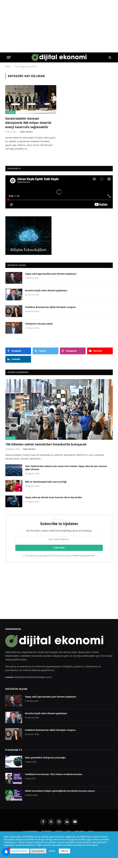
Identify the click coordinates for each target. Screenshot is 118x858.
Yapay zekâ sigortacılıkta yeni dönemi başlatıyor (51, 273)
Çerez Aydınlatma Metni (17, 851)
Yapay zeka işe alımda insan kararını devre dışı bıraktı (53, 497)
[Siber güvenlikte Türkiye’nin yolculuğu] (13, 761)
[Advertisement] (59, 591)
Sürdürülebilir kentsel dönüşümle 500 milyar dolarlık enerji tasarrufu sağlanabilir (28, 122)
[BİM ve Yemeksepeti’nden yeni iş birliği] (13, 486)
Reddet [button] (52, 851)
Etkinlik (10, 112)
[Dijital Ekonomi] (59, 57)
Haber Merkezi (26, 131)
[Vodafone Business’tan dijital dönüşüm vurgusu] (13, 311)
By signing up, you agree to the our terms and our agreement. (60, 555)
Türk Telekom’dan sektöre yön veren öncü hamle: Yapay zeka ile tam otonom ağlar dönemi (66, 468)
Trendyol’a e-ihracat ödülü (39, 323)
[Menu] (9, 57)
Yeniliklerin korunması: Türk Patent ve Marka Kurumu (53, 774)
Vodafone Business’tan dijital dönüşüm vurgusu (50, 307)
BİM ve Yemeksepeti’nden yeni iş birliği (46, 481)
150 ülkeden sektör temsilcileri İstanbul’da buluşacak (46, 444)
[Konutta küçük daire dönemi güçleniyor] (13, 294)
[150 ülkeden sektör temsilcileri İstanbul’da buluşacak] (59, 409)
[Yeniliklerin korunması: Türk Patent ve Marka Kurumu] (13, 778)
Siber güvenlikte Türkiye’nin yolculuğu (45, 757)
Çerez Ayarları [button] (38, 851)
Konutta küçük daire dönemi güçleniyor (46, 290)
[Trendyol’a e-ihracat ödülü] (13, 328)
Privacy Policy (78, 555)
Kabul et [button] (64, 851)
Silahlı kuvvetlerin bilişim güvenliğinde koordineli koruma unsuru (60, 790)
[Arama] (109, 57)
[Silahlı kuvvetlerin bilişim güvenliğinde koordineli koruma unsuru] (13, 795)
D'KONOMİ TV (13, 749)
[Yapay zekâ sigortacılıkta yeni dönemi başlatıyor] (13, 278)
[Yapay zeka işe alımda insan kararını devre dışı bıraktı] (13, 501)
